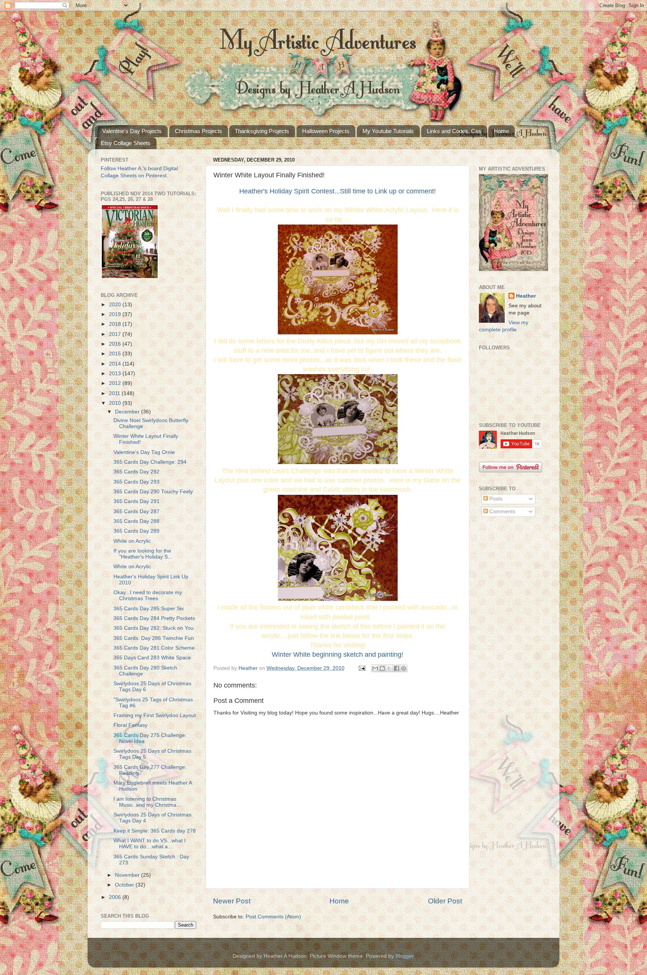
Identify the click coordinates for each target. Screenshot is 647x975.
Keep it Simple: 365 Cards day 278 (154, 831)
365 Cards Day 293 (136, 482)
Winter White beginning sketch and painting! (337, 654)
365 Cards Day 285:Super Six (148, 608)
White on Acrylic (132, 541)
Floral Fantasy (130, 725)
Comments (501, 511)
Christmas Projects (198, 131)
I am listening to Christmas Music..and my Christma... (147, 802)
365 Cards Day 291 (136, 501)
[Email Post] (361, 668)
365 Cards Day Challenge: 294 (149, 462)
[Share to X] (389, 668)
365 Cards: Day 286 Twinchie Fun (153, 638)
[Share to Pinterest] (403, 668)
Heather (526, 296)
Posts (495, 499)
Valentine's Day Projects (132, 131)
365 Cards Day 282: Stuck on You (153, 628)
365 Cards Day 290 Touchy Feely (153, 491)
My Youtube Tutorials (388, 131)
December (128, 412)
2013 (115, 373)
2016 (115, 344)
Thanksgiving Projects (262, 131)
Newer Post (231, 901)
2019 (115, 314)
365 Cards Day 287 (136, 511)
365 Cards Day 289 (136, 531)
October (125, 885)
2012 (115, 383)
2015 (115, 353)
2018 (115, 324)
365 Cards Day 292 (136, 472)
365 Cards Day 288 (136, 521)
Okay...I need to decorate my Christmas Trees (147, 595)
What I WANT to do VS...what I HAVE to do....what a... (149, 843)
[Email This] (375, 668)
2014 (115, 364)
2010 (115, 403)
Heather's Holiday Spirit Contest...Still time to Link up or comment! (337, 191)
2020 (115, 304)
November (128, 875)
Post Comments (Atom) (273, 917)
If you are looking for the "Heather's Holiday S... (143, 554)
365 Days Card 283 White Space (152, 657)
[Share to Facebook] (396, 668)
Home (501, 131)
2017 (115, 334)
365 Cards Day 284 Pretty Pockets (154, 618)
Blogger (404, 956)
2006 (115, 897)
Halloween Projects (325, 131)
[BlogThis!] (382, 668)
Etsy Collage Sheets (126, 143)
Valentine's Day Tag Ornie (144, 452)
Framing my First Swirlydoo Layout (154, 715)
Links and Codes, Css (454, 131)
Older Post (445, 901)
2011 (115, 393)
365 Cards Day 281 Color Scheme (154, 648)
